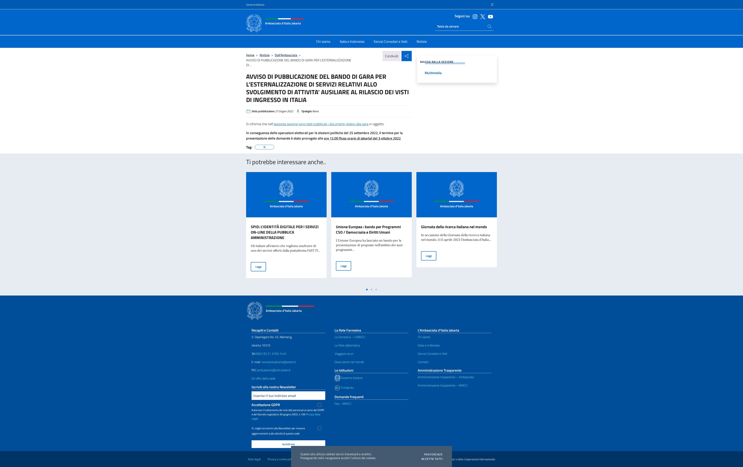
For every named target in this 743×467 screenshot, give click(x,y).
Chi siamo (424, 337)
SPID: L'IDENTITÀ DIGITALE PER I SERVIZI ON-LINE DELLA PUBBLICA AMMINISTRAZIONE (285, 232)
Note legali (254, 459)
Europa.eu (347, 387)
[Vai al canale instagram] (474, 16)
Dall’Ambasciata (286, 55)
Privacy (310, 414)
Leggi (260, 266)
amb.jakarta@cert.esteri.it (274, 370)
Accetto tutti (432, 459)
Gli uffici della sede (263, 378)
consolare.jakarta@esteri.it (278, 362)
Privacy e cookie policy (281, 459)
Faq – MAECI (343, 403)
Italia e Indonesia (429, 345)
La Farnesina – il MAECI (350, 337)
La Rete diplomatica (347, 345)
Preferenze (433, 454)
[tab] (367, 289)
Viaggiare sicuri (344, 353)
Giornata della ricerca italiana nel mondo (454, 227)
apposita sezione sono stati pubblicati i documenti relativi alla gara (321, 124)
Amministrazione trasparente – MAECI (442, 385)
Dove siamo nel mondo (349, 362)
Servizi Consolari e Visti (432, 353)
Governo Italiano (255, 5)
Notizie (265, 55)
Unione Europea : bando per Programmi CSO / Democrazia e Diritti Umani (368, 229)
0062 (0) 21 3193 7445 (271, 353)
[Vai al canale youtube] (489, 16)
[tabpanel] (286, 229)
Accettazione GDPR (266, 404)
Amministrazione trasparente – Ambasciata (446, 377)
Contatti (423, 362)
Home (250, 55)
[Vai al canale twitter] (482, 16)
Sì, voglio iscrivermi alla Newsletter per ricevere (278, 428)
